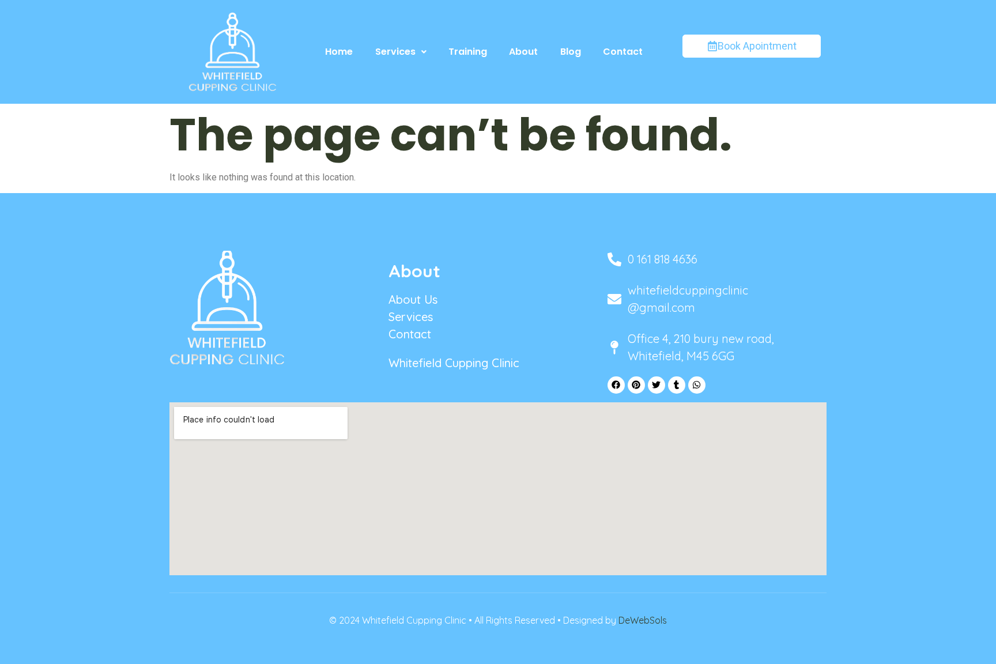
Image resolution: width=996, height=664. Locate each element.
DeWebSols (642, 620)
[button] (400, 52)
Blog (570, 51)
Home (339, 51)
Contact (623, 51)
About (523, 51)
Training (467, 51)
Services (395, 51)
